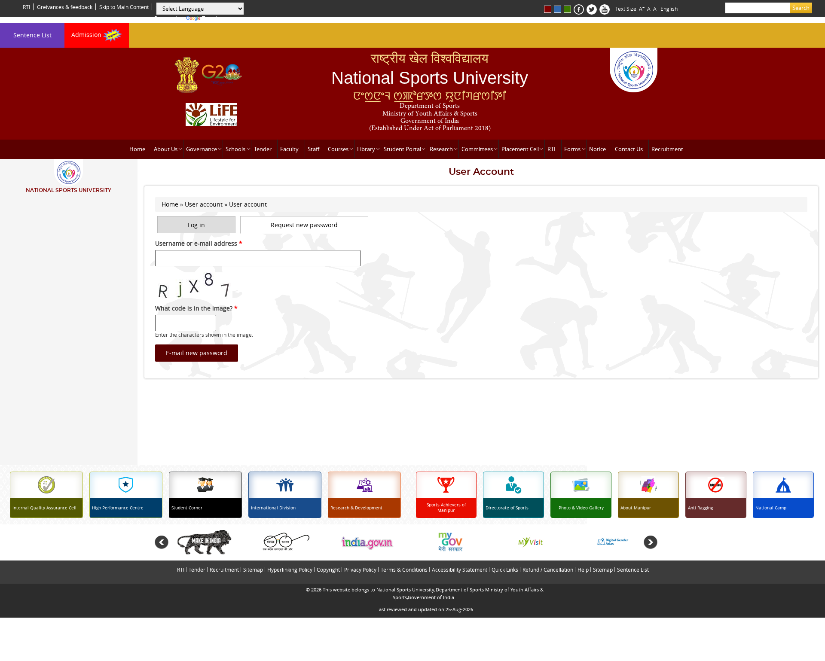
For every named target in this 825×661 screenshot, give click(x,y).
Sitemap (253, 569)
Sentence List (32, 35)
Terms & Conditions (404, 569)
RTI (26, 6)
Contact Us (629, 149)
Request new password (319, 225)
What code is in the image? (196, 308)
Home (137, 149)
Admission (87, 34)
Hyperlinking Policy (289, 569)
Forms (572, 149)
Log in (196, 225)
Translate (213, 18)
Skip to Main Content (124, 6)
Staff (313, 149)
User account (204, 204)
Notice (597, 149)
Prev (161, 542)
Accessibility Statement (459, 569)
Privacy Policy (360, 569)
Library (366, 149)
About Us (165, 149)
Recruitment (667, 149)
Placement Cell (520, 149)
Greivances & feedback (64, 6)
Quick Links (505, 569)
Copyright (328, 569)
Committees (477, 149)
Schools (235, 149)
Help (583, 569)
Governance (201, 149)
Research (441, 149)
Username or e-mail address (198, 243)
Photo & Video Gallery (581, 508)
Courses (338, 149)
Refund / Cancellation (547, 569)
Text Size (625, 8)
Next (650, 542)
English (669, 8)
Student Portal (402, 149)
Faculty (289, 149)
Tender (263, 149)
